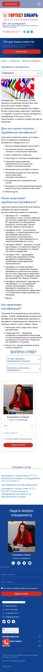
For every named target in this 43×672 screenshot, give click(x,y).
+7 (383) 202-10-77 (11, 31)
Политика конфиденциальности (13, 661)
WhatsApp (29, 563)
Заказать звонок (11, 4)
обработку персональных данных (23, 439)
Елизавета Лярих (18, 417)
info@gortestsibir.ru (12, 617)
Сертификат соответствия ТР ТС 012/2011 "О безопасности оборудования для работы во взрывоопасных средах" (18, 492)
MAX (18, 563)
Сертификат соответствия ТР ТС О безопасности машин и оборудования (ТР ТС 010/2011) (20, 478)
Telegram (24, 563)
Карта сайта (6, 666)
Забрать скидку (21, 52)
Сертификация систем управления (19, 484)
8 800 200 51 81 (13, 563)
